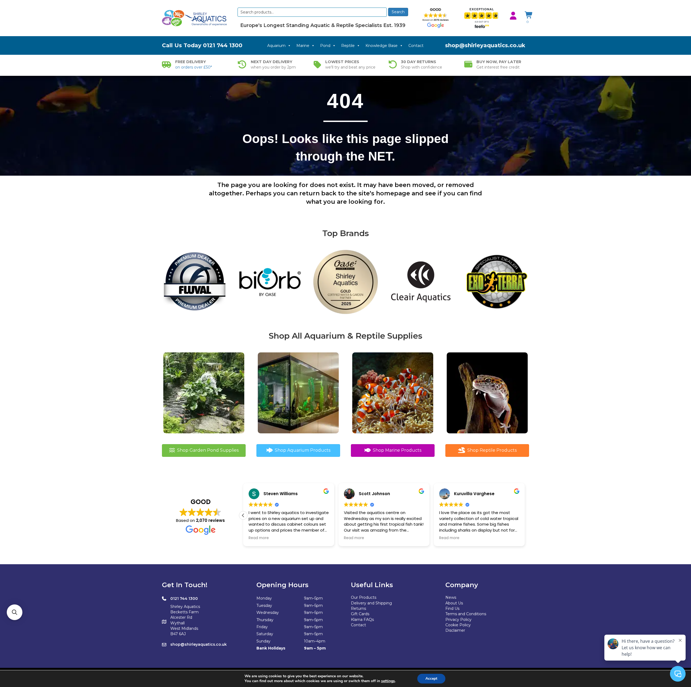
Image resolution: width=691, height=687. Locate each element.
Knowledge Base (381, 45)
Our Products (363, 597)
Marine (302, 45)
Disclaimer (455, 630)
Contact (416, 45)
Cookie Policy (458, 625)
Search (398, 11)
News (450, 597)
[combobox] (312, 12)
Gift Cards (360, 613)
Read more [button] (259, 538)
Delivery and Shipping (371, 603)
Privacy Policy (458, 619)
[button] (243, 515)
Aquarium (276, 45)
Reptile (348, 45)
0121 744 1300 (222, 45)
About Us (454, 603)
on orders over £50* (193, 67)
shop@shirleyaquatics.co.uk (485, 45)
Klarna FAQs (362, 619)
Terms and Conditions (465, 613)
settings (388, 681)
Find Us (452, 608)
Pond (325, 45)
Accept (431, 678)
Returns (358, 608)
